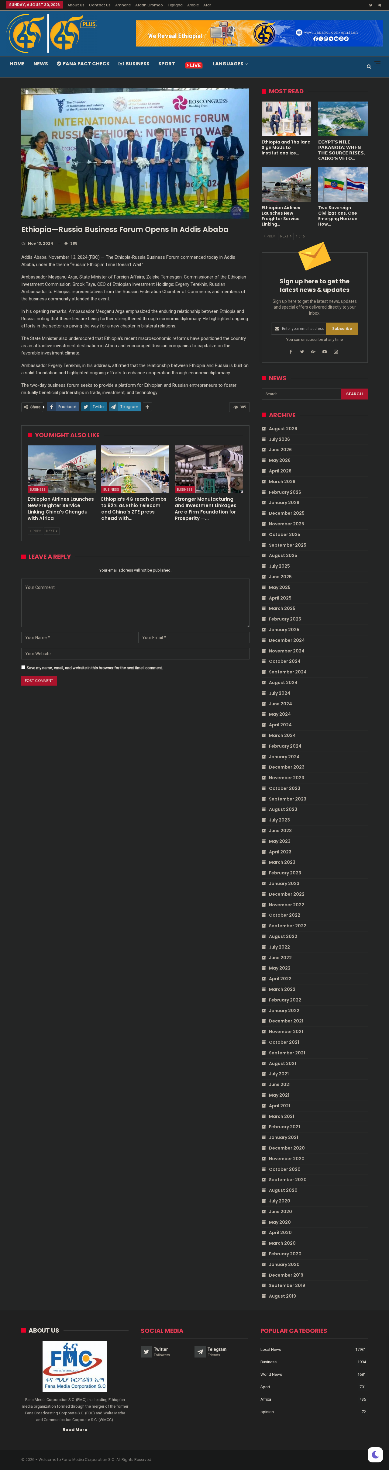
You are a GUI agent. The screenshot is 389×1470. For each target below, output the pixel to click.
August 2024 (283, 683)
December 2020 (287, 1148)
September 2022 (287, 926)
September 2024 (288, 672)
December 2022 (287, 894)
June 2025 (280, 577)
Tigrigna (175, 5)
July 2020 (279, 1201)
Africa (265, 1399)
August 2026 (283, 429)
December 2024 (287, 640)
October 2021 (284, 1042)
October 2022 (284, 915)
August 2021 (282, 1063)
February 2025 (285, 619)
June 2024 (280, 704)
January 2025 (284, 630)
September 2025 (287, 545)
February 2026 (285, 492)
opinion (267, 1411)
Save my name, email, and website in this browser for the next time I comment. (95, 668)
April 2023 (280, 852)
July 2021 (279, 1074)
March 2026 (282, 482)
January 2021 (283, 1137)
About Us (75, 5)
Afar (207, 5)
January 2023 (284, 883)
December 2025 (287, 513)
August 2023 (283, 809)
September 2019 (287, 1285)
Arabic (193, 5)
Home (17, 63)
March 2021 (281, 1116)
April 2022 (280, 979)
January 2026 (284, 503)
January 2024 (284, 757)
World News (271, 1374)
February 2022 (285, 1000)
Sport (166, 63)
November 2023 (286, 778)
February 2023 (285, 873)
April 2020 (280, 1233)
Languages (228, 63)
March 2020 (282, 1243)
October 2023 (284, 788)
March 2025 (282, 608)
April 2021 (279, 1106)
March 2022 (282, 989)
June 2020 (280, 1212)
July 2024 (279, 693)
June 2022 (280, 958)
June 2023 (280, 831)
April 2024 (280, 725)
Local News (270, 1349)
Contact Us (100, 5)
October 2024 (285, 661)
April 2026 (280, 471)
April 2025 (280, 598)
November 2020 (287, 1159)
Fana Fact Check (86, 63)
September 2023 (287, 799)
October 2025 (284, 534)
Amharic (123, 5)
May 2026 (280, 460)
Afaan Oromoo (149, 5)
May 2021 (279, 1095)
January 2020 (284, 1264)
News (40, 63)
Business (138, 63)
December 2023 (287, 767)
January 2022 (284, 1011)
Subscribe (342, 328)
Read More (75, 1430)
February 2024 (285, 746)
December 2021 (286, 1021)
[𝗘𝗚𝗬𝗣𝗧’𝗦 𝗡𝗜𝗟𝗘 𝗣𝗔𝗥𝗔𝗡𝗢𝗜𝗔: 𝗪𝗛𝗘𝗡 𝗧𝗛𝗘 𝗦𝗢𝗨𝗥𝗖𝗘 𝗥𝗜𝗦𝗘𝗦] (343, 119)
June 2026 (280, 450)
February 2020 (285, 1254)
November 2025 (286, 524)
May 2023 (280, 841)
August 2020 (283, 1190)
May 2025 (280, 587)
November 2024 (287, 651)
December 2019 (286, 1275)
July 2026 (279, 439)
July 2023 (279, 820)
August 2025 (283, 555)
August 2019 (282, 1296)
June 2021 (280, 1084)
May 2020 (280, 1222)
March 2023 (282, 862)
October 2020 (285, 1169)
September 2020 (288, 1180)
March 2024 (282, 735)
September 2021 (287, 1053)
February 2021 (284, 1127)
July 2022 (279, 947)
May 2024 (280, 714)
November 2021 (286, 1032)
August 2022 (283, 936)
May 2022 (280, 968)
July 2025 (279, 566)
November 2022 (286, 905)
